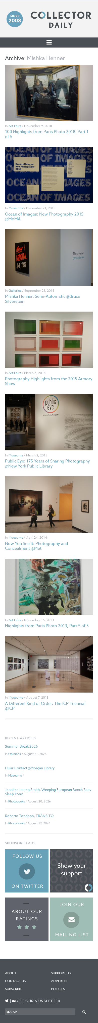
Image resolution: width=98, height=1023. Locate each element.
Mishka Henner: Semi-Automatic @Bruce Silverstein (42, 298)
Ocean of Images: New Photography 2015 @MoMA (44, 216)
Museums (16, 208)
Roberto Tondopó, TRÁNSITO (29, 815)
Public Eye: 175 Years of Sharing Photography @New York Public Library (47, 463)
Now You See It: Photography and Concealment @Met (36, 546)
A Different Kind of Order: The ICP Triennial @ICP (45, 706)
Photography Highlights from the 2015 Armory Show (48, 381)
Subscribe (13, 989)
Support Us (61, 973)
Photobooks (16, 801)
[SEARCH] (84, 1011)
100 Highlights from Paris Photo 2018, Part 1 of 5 (46, 134)
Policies (58, 989)
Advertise (59, 980)
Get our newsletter (36, 1001)
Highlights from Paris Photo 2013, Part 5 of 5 (47, 626)
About (10, 973)
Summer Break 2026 (21, 746)
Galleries (15, 290)
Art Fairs (15, 125)
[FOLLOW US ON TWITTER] (7, 1001)
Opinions (14, 754)
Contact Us (15, 980)
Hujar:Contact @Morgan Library (30, 767)
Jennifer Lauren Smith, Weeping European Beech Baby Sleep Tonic (48, 791)
